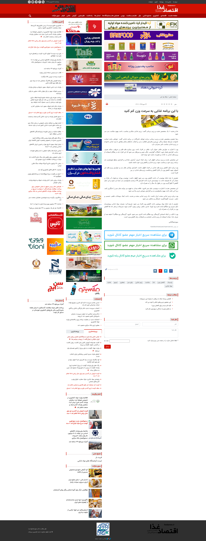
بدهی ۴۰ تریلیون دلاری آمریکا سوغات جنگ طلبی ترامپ (46, 164)
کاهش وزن (161, 282)
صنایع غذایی (147, 15)
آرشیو (156, 2)
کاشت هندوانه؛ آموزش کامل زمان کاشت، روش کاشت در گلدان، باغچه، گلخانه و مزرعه (83, 343)
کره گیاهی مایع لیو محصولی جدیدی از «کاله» (78, 471)
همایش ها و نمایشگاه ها (110, 15)
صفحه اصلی (172, 97)
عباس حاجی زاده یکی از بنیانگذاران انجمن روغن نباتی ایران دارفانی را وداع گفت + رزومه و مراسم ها (83, 338)
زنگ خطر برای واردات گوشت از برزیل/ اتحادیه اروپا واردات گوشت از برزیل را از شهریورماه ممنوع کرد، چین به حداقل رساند (83, 368)
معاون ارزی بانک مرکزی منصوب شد (88, 325)
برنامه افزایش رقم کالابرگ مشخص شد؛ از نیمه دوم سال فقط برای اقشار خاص (45, 82)
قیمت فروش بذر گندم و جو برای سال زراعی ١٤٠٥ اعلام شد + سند (82, 374)
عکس (68, 15)
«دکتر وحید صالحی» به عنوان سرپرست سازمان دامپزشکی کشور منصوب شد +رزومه (85, 315)
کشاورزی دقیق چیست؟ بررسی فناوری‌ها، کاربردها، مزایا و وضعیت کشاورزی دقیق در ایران (46, 26)
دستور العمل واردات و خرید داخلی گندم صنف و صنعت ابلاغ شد (44, 117)
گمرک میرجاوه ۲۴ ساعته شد (78, 442)
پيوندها (161, 2)
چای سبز (130, 282)
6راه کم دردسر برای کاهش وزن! (161, 305)
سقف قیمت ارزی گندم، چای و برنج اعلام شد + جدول (83, 388)
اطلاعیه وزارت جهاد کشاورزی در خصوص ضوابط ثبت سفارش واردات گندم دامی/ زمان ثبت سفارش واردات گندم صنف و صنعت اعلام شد (77, 403)
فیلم (63, 15)
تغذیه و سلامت (131, 15)
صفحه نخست (172, 15)
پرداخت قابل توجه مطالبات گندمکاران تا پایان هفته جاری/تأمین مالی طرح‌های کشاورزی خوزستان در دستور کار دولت (47, 310)
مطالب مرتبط (172, 294)
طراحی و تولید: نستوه (101, 539)
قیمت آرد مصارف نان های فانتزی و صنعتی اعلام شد (83, 385)
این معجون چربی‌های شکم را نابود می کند (158, 302)
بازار (140, 15)
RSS (43, 1)
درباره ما (175, 2)
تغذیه (109, 282)
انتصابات (98, 299)
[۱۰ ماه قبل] (95, 493)
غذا (154, 282)
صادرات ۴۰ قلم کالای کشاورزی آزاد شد (49, 170)
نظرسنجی (81, 15)
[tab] (93, 331)
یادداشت (90, 15)
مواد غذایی (168, 286)
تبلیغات (151, 2)
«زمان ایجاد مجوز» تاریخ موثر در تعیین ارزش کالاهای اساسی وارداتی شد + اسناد (45, 145)
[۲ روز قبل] (95, 434)
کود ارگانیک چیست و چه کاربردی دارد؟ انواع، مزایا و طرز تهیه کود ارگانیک (83, 361)
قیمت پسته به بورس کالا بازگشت (51, 77)
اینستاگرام (29, 1)
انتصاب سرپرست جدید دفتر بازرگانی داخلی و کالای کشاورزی (84, 309)
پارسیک (170, 282)
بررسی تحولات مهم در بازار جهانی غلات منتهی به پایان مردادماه (45, 92)
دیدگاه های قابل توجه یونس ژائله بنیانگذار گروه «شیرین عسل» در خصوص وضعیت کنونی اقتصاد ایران (44, 139)
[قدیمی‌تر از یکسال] (95, 503)
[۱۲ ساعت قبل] (95, 401)
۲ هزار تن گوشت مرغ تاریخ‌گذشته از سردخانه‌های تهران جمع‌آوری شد (44, 175)
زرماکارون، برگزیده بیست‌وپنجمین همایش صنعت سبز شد (45, 198)
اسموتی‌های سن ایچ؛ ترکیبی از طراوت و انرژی (77, 511)
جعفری (122, 282)
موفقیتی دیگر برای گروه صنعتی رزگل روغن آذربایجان (70, 490)
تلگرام (32, 1)
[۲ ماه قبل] (95, 473)
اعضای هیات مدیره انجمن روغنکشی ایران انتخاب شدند (84, 355)
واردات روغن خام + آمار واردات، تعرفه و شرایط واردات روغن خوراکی (45, 181)
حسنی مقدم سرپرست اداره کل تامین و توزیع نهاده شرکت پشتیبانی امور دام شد (84, 304)
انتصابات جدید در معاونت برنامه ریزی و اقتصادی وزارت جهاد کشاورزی (82, 320)
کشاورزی (156, 15)
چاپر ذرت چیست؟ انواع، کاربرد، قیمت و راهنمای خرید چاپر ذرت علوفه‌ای (45, 54)
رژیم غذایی (139, 282)
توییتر (36, 1)
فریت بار (98, 457)
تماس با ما (168, 2)
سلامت (147, 282)
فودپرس (165, 9)
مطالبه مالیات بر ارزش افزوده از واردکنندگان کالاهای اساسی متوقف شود (45, 133)
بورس (123, 15)
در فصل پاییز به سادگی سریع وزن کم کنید (158, 309)
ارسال (107, 346)
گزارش (74, 15)
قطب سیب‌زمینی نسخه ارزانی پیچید (50, 73)
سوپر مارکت (56, 15)
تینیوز (115, 282)
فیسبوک (39, 1)
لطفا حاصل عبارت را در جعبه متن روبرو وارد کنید (162, 341)
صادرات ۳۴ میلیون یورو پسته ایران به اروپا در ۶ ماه (45, 204)
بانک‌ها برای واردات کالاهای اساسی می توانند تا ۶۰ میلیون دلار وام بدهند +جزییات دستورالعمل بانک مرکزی (78, 435)
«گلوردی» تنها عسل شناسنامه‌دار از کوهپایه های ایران (77, 501)
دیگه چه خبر (163, 97)
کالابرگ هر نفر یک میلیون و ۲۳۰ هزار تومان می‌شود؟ (45, 208)
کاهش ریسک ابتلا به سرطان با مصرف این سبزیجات (155, 299)
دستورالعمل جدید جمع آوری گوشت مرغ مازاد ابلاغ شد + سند (77, 422)
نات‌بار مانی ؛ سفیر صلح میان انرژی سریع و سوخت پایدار (78, 481)
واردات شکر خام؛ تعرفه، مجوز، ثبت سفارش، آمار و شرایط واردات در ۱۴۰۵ (46, 107)
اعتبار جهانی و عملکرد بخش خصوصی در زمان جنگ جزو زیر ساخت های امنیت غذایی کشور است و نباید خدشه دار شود (44, 125)
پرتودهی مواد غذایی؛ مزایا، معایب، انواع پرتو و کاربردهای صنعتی (85, 380)
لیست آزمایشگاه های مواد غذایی (89, 460)
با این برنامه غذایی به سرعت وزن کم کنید (151, 111)
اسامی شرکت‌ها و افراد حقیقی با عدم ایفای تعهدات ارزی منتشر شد (45, 152)
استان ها (97, 15)
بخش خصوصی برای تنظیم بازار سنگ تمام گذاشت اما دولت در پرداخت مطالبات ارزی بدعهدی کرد (45, 158)
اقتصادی (163, 15)
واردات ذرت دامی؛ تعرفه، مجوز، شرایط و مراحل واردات (44, 87)
